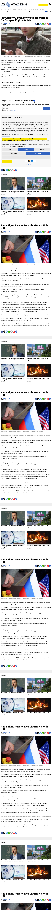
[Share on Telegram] (40, 24)
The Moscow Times (6, 23)
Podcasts (35, 9)
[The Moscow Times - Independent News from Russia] (14, 4)
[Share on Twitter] (38, 24)
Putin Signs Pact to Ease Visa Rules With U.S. (24, 227)
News (4, 9)
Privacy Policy (13, 110)
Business (20, 9)
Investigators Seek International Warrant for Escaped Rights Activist (24, 19)
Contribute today (43, 5)
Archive (42, 9)
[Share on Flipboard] (48, 24)
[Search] (50, 11)
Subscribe (46, 108)
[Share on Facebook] (36, 24)
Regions (15, 9)
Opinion (26, 9)
